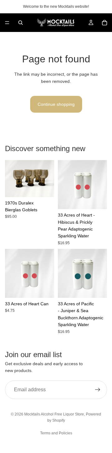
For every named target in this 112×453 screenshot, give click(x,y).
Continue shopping (56, 104)
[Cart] (104, 22)
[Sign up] (97, 389)
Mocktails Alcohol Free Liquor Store (54, 414)
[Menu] (7, 23)
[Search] (20, 22)
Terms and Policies (56, 433)
